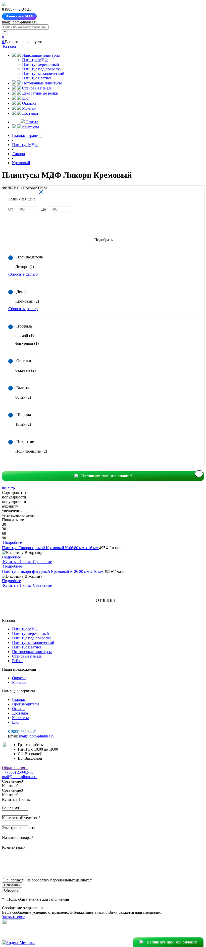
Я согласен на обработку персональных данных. (49, 880)
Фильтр (8, 488)
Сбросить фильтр (23, 274)
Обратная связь (15, 767)
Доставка (20, 713)
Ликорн (24, 266)
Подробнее (11, 557)
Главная (19, 699)
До (43, 209)
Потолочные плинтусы (32, 651)
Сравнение (42, 561)
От (10, 209)
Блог (16, 722)
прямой (24, 336)
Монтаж (19, 682)
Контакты (20, 718)
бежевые (25, 370)
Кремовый (27, 301)
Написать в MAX (19, 16)
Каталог (9, 46)
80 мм (23, 397)
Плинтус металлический (43, 73)
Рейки (17, 661)
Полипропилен (31, 451)
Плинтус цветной (37, 78)
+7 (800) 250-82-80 (17, 772)
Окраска (19, 678)
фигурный (27, 343)
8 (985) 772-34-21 (22, 731)
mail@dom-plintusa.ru (37, 736)
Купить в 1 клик (17, 561)
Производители (25, 704)
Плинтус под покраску (41, 69)
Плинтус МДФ (35, 60)
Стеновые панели (27, 656)
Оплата (18, 708)
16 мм (23, 424)
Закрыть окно (13, 917)
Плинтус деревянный (40, 64)
